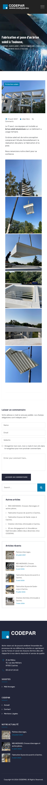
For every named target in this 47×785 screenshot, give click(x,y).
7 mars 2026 (20, 603)
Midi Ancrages (9, 687)
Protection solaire (11, 84)
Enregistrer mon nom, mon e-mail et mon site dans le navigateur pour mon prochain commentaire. (25, 447)
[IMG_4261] (23, 252)
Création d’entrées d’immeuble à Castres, (24, 524)
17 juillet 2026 (20, 592)
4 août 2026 (20, 569)
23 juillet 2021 (21, 555)
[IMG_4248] (23, 327)
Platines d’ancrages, (23, 552)
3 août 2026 (20, 580)
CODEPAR (23, 780)
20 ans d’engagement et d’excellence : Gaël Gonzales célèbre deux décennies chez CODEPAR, (23, 531)
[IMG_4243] (23, 215)
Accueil (6, 705)
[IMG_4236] (23, 178)
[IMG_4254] (23, 364)
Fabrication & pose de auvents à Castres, (24, 513)
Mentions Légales (11, 714)
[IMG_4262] (23, 289)
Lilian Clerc (26, 119)
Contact (7, 709)
